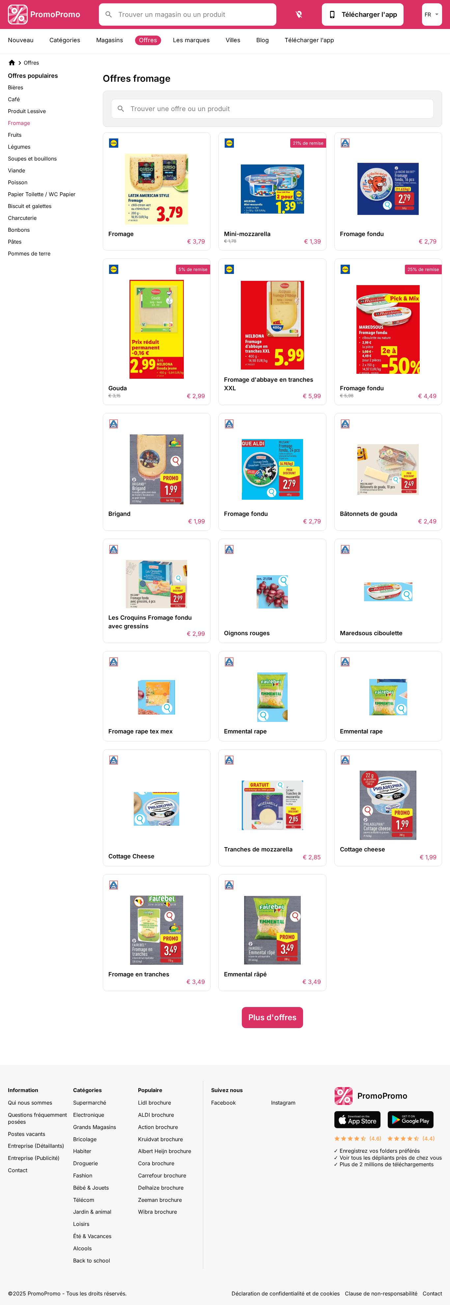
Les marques (191, 40)
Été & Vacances (92, 1236)
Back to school (91, 1260)
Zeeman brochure (160, 1200)
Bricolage (85, 1139)
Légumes (19, 146)
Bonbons (19, 229)
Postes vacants (26, 1134)
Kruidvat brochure (160, 1139)
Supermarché (89, 1102)
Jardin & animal (92, 1211)
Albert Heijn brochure (164, 1151)
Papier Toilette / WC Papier (41, 194)
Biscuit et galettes (29, 206)
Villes (233, 40)
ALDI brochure (156, 1115)
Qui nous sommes (30, 1102)
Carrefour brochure (162, 1175)
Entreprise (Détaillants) (36, 1145)
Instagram (283, 1102)
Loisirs (81, 1224)
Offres (148, 40)
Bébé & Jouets (91, 1187)
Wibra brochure (157, 1211)
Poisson (17, 182)
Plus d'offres (272, 1017)
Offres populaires (33, 76)
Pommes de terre (29, 253)
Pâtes (14, 241)
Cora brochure (156, 1163)
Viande (16, 170)
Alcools (82, 1248)
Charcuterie (22, 218)
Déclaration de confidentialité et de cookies (286, 1293)
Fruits (14, 135)
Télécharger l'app (369, 14)
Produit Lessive (27, 111)
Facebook (223, 1102)
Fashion (82, 1175)
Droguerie (85, 1163)
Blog (262, 40)
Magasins (109, 40)
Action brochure (158, 1127)
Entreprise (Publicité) (34, 1158)
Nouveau (21, 40)
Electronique (88, 1115)
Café (14, 99)
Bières (15, 87)
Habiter (82, 1151)
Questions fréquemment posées (37, 1118)
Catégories (64, 40)
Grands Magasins (94, 1127)
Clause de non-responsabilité (381, 1293)
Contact (17, 1170)
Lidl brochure (154, 1102)
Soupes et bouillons (32, 158)
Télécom (83, 1200)
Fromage (19, 123)
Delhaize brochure (160, 1187)
